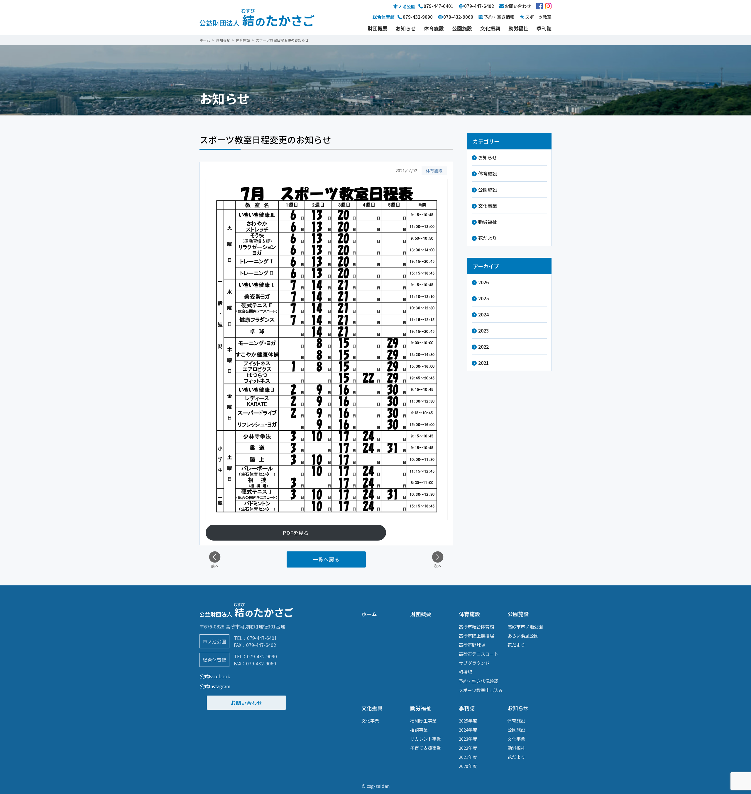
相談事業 (419, 730)
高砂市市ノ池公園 (525, 626)
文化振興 (490, 28)
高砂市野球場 (472, 645)
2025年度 (468, 721)
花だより (487, 237)
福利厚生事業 (423, 721)
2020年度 (468, 766)
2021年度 (468, 757)
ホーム (369, 614)
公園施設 (462, 28)
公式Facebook (214, 676)
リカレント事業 (425, 739)
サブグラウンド (474, 663)
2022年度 (468, 748)
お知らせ (406, 28)
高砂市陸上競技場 (476, 636)
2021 (483, 362)
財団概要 (378, 28)
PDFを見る (296, 532)
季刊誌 (544, 28)
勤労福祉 (518, 28)
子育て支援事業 (425, 748)
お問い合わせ (246, 702)
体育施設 (434, 28)
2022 (483, 346)
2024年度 (468, 730)
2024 (483, 314)
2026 (483, 282)
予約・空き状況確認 (478, 681)
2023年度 (468, 739)
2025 (483, 298)
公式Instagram (215, 686)
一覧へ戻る (326, 559)
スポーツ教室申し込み (481, 690)
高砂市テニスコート (478, 654)
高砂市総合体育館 (476, 626)
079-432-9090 (262, 656)
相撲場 (465, 672)
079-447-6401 (262, 637)
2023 (483, 330)
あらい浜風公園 (523, 636)
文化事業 (487, 205)
